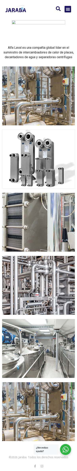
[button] (68, 9)
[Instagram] (42, 466)
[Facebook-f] (35, 466)
